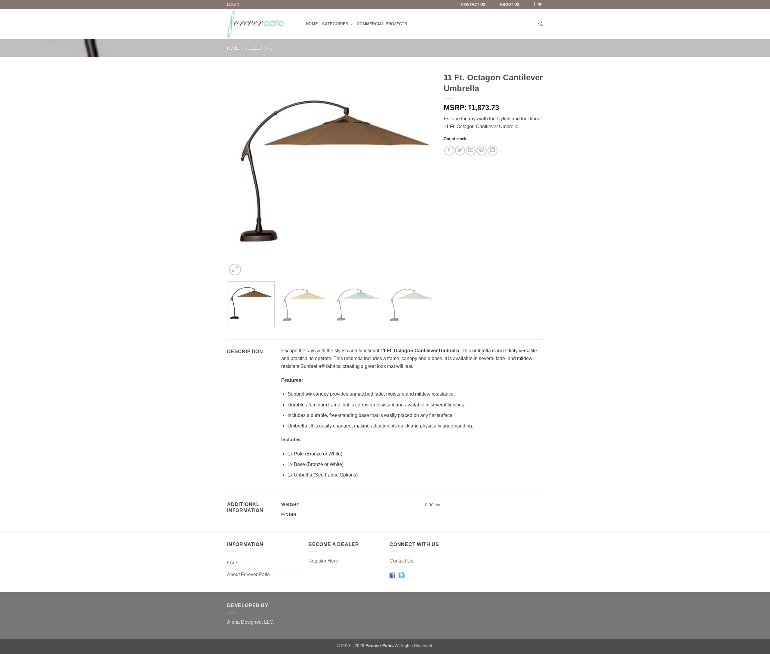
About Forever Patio (248, 574)
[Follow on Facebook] (534, 4)
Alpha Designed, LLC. (250, 622)
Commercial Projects (382, 24)
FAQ (232, 562)
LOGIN (233, 4)
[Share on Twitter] (460, 151)
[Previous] (238, 173)
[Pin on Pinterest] (482, 151)
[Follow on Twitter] (540, 4)
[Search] (540, 24)
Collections (258, 48)
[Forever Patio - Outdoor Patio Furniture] (262, 24)
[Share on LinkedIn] (492, 151)
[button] (235, 270)
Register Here (323, 560)
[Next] (422, 173)
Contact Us (401, 560)
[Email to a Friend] (471, 151)
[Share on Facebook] (449, 151)
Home (312, 24)
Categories (335, 24)
